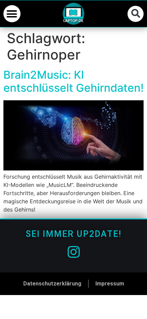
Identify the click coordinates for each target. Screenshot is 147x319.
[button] (12, 13)
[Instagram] (73, 252)
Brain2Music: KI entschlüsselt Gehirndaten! (73, 81)
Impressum (109, 283)
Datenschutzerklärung (52, 283)
